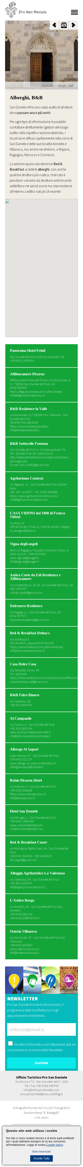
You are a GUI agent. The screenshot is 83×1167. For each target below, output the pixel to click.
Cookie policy (54, 1145)
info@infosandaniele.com (41, 1090)
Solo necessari (41, 1151)
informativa (35, 1044)
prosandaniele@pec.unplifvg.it (41, 1094)
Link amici (41, 1117)
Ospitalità (47, 86)
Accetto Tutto (41, 1158)
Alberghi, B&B (65, 86)
